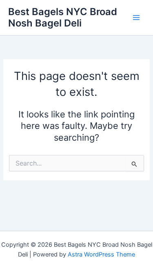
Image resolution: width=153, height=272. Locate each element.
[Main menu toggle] (136, 17)
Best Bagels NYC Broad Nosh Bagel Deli (62, 17)
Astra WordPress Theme (101, 254)
